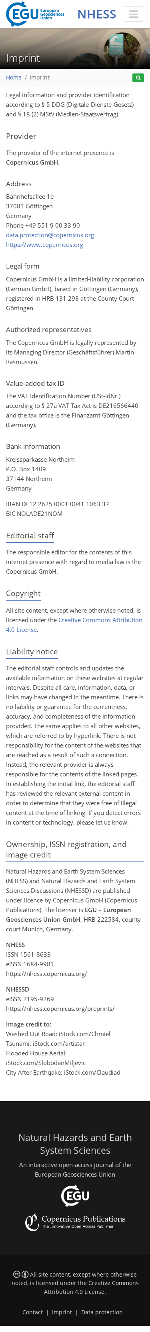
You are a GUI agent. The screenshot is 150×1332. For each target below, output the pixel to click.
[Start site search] (138, 78)
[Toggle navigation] (133, 14)
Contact (32, 1312)
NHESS (96, 14)
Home (14, 77)
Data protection (102, 1312)
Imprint (62, 1312)
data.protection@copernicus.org (50, 235)
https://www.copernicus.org (44, 244)
